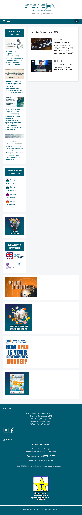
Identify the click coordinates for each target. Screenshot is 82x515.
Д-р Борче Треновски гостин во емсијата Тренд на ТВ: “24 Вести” (64, 67)
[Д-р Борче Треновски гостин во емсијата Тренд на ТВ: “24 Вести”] (41, 66)
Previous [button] (8, 261)
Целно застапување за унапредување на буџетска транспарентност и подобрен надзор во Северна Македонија (14, 87)
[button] (6, 21)
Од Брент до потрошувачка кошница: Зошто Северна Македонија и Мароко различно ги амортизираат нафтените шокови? (14, 58)
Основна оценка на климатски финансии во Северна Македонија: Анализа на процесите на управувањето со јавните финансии (14, 153)
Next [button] (21, 261)
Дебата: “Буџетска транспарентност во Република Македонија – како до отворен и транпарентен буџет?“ (64, 48)
